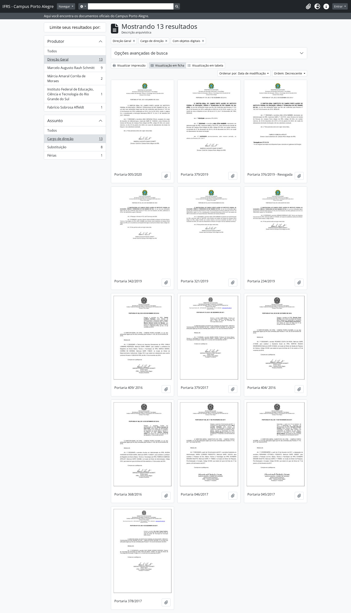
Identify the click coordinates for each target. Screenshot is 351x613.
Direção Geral (75, 60)
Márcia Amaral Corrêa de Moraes (75, 78)
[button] (308, 6)
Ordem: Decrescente (288, 73)
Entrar (338, 6)
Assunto (55, 120)
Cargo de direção (75, 140)
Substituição (75, 148)
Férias (75, 156)
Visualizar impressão (130, 65)
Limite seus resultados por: (75, 27)
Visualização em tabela (207, 65)
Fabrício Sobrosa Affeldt (75, 108)
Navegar (65, 6)
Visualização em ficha (169, 65)
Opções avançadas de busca (141, 53)
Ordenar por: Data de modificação (242, 73)
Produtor (55, 41)
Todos (52, 51)
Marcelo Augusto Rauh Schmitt (75, 69)
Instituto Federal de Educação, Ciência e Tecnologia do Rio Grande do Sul (75, 94)
